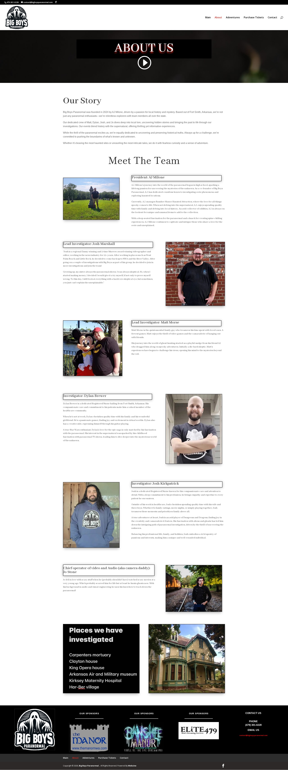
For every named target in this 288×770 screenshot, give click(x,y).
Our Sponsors (89, 713)
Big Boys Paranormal (89, 765)
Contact (272, 17)
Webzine (132, 765)
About (218, 17)
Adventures (233, 17)
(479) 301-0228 (253, 725)
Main (208, 17)
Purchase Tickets (254, 17)
